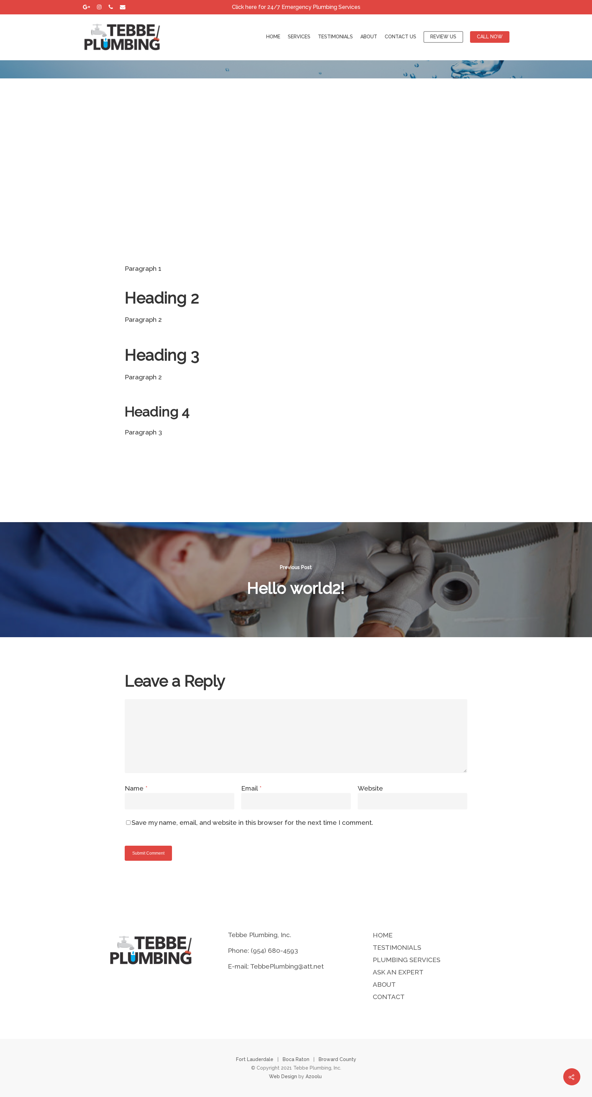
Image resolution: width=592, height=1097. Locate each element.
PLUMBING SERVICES (406, 959)
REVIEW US (443, 36)
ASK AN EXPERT (398, 972)
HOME (273, 36)
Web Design (283, 1076)
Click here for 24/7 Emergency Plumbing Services (296, 7)
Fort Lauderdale (254, 1059)
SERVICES (299, 36)
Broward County (337, 1059)
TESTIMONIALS (335, 36)
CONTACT (389, 996)
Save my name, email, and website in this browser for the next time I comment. (252, 822)
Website (370, 788)
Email (251, 788)
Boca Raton (296, 1059)
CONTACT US (400, 36)
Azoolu (314, 1076)
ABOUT (368, 36)
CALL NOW (490, 36)
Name (136, 788)
